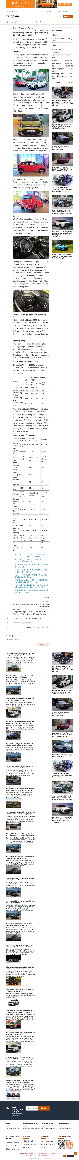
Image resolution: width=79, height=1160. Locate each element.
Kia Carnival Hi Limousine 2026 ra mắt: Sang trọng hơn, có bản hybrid (19, 924)
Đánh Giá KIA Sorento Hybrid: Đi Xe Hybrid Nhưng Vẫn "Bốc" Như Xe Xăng (20, 676)
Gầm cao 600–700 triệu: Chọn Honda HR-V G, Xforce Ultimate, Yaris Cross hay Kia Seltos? (20, 1012)
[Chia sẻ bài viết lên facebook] (7, 618)
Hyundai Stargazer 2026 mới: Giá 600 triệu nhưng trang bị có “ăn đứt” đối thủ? (62, 126)
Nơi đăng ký (56, 49)
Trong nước (31, 28)
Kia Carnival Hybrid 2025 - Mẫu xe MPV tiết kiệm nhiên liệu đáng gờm (20, 1033)
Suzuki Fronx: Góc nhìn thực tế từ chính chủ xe (62, 755)
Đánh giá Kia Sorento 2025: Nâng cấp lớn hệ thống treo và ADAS (20, 879)
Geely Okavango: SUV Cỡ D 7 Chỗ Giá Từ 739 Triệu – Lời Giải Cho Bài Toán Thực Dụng (62, 211)
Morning (27, 618)
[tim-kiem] (37, 22)
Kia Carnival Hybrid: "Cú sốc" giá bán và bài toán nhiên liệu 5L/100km (19, 767)
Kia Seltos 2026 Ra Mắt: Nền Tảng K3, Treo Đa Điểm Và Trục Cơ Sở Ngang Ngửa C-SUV (20, 813)
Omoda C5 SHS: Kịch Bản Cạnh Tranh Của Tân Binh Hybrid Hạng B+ (61, 147)
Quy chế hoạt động (12, 1146)
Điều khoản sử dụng (12, 1149)
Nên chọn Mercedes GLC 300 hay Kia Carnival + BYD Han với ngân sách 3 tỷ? (19, 1058)
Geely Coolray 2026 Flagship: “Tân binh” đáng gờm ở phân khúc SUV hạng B (62, 256)
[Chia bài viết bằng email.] (7, 627)
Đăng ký (44, 1108)
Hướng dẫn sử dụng (47, 1144)
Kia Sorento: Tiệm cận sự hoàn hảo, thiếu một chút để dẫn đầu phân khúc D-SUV (20, 744)
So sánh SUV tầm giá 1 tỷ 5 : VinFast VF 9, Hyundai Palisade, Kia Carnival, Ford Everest (20, 1082)
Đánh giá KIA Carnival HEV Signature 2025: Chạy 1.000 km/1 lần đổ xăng (20, 699)
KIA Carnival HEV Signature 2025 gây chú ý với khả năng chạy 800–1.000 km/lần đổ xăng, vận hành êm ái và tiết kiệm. (20, 704)
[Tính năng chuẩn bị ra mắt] (39, 4)
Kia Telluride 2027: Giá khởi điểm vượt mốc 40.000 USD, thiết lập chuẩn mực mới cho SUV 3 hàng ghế (20, 790)
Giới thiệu (65, 11)
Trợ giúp (58, 11)
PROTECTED (70, 1156)
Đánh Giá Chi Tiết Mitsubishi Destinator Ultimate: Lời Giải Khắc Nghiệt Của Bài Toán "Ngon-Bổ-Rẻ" (62, 234)
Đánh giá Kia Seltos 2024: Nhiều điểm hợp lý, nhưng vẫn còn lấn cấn (20, 990)
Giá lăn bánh (57, 31)
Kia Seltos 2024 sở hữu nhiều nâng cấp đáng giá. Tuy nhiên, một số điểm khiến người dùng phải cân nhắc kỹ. (20, 995)
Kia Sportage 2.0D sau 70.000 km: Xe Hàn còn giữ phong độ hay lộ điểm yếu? (20, 654)
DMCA (64, 1156)
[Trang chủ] (13, 16)
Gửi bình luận (43, 645)
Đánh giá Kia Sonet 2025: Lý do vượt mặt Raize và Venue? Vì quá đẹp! (20, 968)
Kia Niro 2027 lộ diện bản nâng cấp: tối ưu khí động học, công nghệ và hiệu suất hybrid (20, 723)
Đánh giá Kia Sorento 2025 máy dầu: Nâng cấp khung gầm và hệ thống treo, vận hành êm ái (20, 835)
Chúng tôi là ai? (28, 1141)
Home (14, 28)
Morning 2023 (36, 618)
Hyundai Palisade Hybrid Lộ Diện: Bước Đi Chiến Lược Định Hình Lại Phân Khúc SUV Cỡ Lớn (62, 103)
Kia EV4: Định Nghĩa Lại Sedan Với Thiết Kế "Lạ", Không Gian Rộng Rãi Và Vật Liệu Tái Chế (20, 946)
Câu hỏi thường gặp (47, 1141)
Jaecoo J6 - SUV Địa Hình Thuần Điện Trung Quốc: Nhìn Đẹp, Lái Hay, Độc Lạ (62, 189)
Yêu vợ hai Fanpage (29, 1144)
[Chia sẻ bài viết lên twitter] (7, 622)
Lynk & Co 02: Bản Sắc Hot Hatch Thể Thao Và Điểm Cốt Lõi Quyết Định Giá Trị (62, 169)
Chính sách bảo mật (12, 1142)
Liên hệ (71, 11)
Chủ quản (26, 1147)
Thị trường (22, 28)
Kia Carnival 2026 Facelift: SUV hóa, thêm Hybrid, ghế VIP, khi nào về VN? (20, 857)
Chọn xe (55, 35)
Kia (14, 55)
